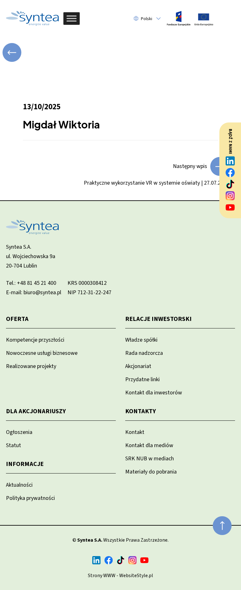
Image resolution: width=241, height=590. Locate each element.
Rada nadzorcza (144, 353)
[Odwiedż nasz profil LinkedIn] (230, 160)
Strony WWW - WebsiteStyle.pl (120, 575)
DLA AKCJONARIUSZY (36, 411)
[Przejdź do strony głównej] (32, 18)
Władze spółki (141, 340)
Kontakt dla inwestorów (153, 393)
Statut (13, 445)
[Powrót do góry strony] (222, 525)
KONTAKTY (140, 411)
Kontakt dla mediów (149, 445)
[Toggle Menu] (72, 18)
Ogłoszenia (19, 432)
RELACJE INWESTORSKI (158, 319)
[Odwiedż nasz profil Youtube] (230, 207)
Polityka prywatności (30, 498)
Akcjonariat (138, 366)
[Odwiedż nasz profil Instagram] (230, 195)
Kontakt (134, 432)
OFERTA (17, 319)
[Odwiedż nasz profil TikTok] (230, 184)
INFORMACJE (25, 464)
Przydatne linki (142, 379)
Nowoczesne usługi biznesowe (42, 353)
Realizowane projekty (31, 366)
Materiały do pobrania (151, 472)
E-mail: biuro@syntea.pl (33, 292)
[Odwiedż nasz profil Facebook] (230, 172)
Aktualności (19, 485)
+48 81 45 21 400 (36, 283)
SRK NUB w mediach (149, 459)
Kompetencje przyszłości (35, 340)
